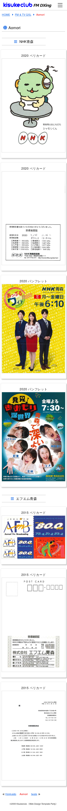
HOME (6, 14)
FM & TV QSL (23, 14)
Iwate (34, 794)
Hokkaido (10, 794)
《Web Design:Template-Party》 (42, 803)
